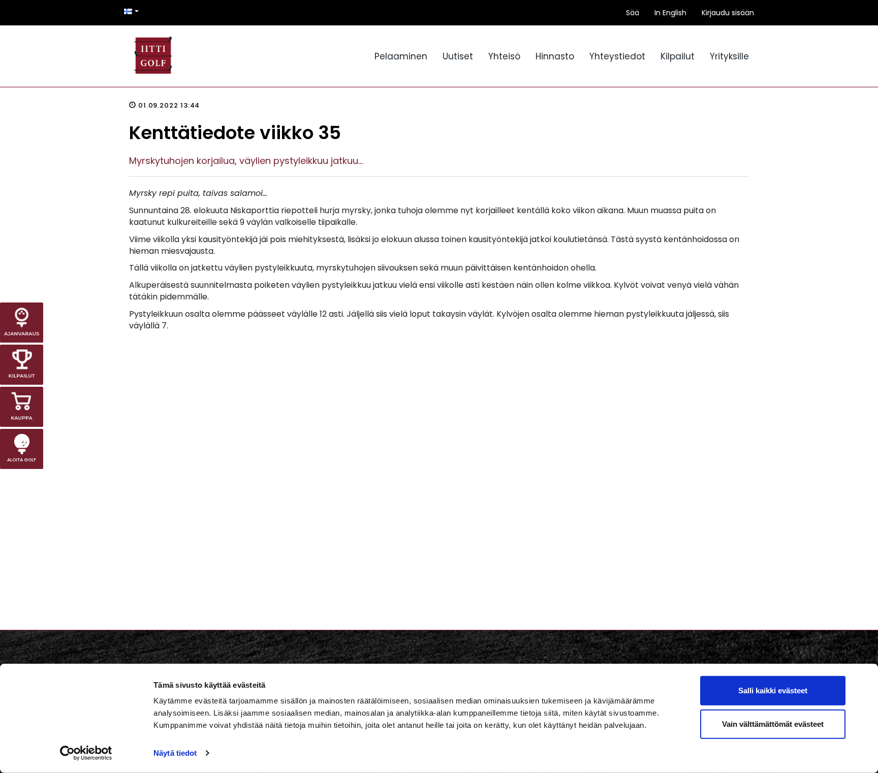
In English (670, 13)
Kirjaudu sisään (728, 13)
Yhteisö (504, 56)
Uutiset (458, 56)
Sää (632, 13)
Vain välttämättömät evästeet (773, 723)
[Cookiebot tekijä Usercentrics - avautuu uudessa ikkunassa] (86, 753)
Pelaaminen (400, 56)
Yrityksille (729, 56)
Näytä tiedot (175, 753)
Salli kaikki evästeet (772, 690)
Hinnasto (555, 56)
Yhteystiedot (617, 56)
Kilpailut (678, 56)
